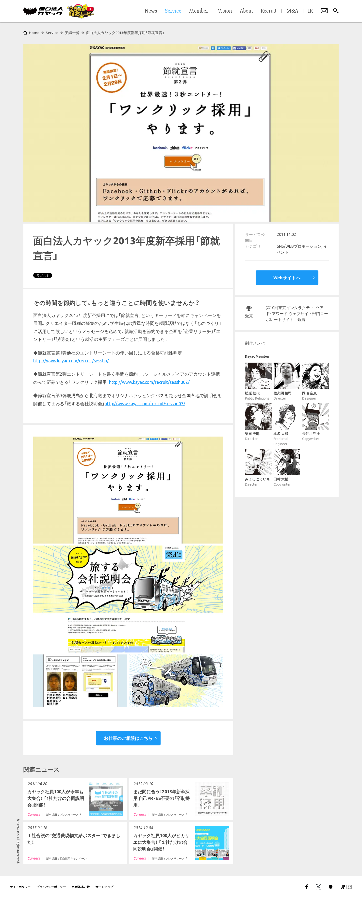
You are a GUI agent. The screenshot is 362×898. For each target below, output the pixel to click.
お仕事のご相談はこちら (128, 738)
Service (52, 33)
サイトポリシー (20, 886)
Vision (225, 11)
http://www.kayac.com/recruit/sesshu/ (71, 360)
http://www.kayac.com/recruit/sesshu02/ (149, 382)
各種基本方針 (81, 886)
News (151, 11)
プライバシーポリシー (51, 886)
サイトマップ (104, 886)
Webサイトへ (286, 277)
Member (198, 11)
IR (310, 11)
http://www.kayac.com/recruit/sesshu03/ (145, 403)
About (246, 11)
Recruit (269, 11)
